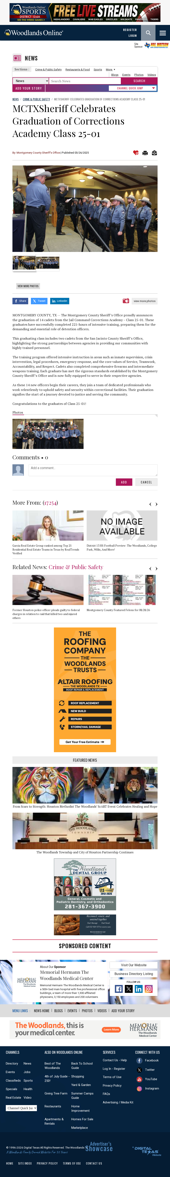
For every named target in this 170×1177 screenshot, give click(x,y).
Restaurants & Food (78, 69)
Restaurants (53, 1106)
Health (28, 1089)
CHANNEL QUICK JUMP (130, 88)
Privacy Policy (112, 1085)
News (31, 58)
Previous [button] (150, 504)
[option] (85, 209)
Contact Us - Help (115, 1060)
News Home (41, 1010)
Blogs (114, 74)
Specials (11, 1089)
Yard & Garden (81, 1085)
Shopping (77, 1076)
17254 (50, 502)
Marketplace (79, 1128)
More (109, 69)
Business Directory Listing (133, 974)
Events (126, 74)
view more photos (144, 301)
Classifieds (13, 1080)
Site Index (25, 1163)
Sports (98, 69)
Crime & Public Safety (48, 69)
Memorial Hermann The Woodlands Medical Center (67, 975)
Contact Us (94, 1163)
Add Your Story (29, 88)
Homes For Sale (82, 1119)
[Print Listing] (145, 153)
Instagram (152, 1088)
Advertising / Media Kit (118, 1102)
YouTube (151, 1079)
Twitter (150, 1070)
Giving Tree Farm (56, 1093)
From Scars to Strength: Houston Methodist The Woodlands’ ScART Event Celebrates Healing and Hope (85, 806)
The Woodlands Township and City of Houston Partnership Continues (85, 852)
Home (9, 1163)
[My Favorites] (136, 153)
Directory (12, 1063)
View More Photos (28, 286)
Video (28, 1097)
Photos (138, 74)
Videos (151, 74)
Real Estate (13, 1097)
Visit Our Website (134, 965)
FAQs (106, 1094)
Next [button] (156, 504)
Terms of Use (112, 1077)
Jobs (27, 1072)
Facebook (152, 1060)
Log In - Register (114, 1069)
